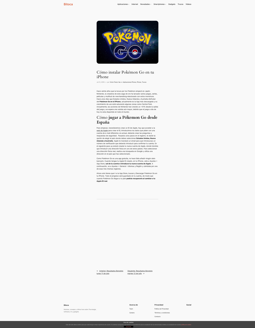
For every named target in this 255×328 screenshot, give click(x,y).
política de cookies (186, 324)
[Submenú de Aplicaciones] (128, 4)
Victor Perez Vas (115, 82)
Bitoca (68, 4)
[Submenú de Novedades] (150, 4)
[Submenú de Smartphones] (165, 4)
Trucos (144, 82)
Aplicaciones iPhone (129, 82)
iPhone (139, 82)
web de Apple (102, 131)
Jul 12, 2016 (100, 82)
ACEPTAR (128, 326)
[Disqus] (127, 233)
